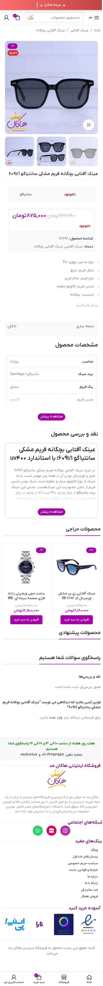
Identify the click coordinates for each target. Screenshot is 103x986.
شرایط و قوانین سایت (83, 870)
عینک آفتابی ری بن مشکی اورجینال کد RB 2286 (76, 596)
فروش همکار (89, 896)
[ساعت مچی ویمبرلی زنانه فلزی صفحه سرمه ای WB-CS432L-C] (26, 567)
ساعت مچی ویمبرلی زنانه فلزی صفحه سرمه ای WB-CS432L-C (26, 598)
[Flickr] (51, 831)
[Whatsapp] (38, 831)
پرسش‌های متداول (85, 856)
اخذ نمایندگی (89, 890)
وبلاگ (94, 850)
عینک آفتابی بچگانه (50, 30)
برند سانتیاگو (85, 492)
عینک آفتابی (79, 30)
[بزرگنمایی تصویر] (88, 125)
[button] (76, 619)
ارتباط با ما (91, 883)
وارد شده (55, 717)
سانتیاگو (26, 194)
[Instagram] (65, 831)
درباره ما (93, 876)
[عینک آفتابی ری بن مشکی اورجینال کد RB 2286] (76, 567)
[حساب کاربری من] (6, 18)
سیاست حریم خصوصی (83, 863)
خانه (97, 30)
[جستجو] (30, 17)
